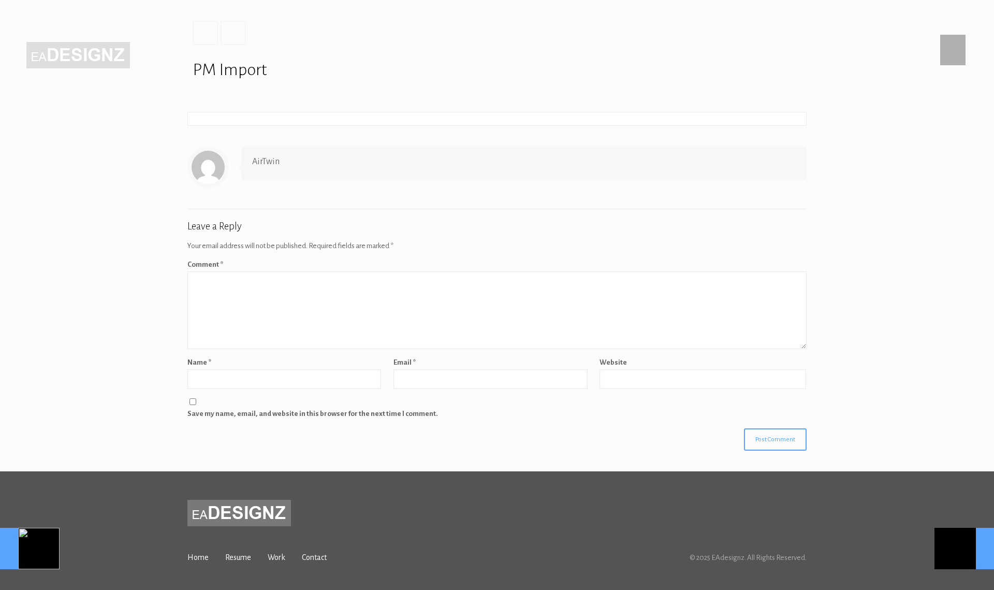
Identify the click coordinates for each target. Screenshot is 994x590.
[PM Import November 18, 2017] (964, 548)
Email (404, 362)
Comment (205, 264)
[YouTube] (787, 16)
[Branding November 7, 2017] (30, 548)
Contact (314, 557)
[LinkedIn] (801, 16)
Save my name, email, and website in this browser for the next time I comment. (312, 414)
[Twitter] (773, 16)
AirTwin (266, 161)
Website (613, 362)
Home (198, 557)
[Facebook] (759, 16)
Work (276, 557)
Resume (238, 557)
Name (199, 362)
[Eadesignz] (78, 55)
